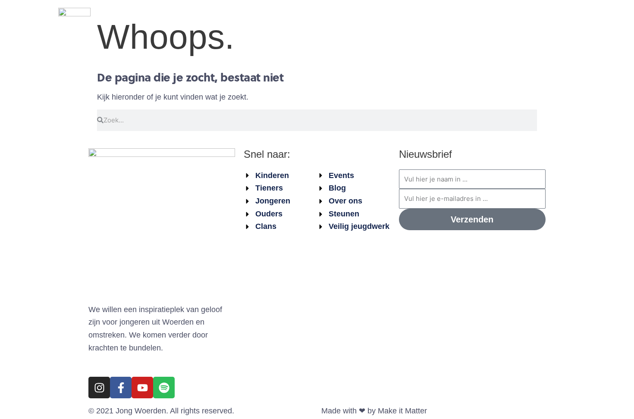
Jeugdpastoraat (487, 24)
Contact (546, 24)
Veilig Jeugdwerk (411, 24)
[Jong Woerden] (74, 23)
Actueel (289, 24)
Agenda (245, 24)
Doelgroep (338, 24)
